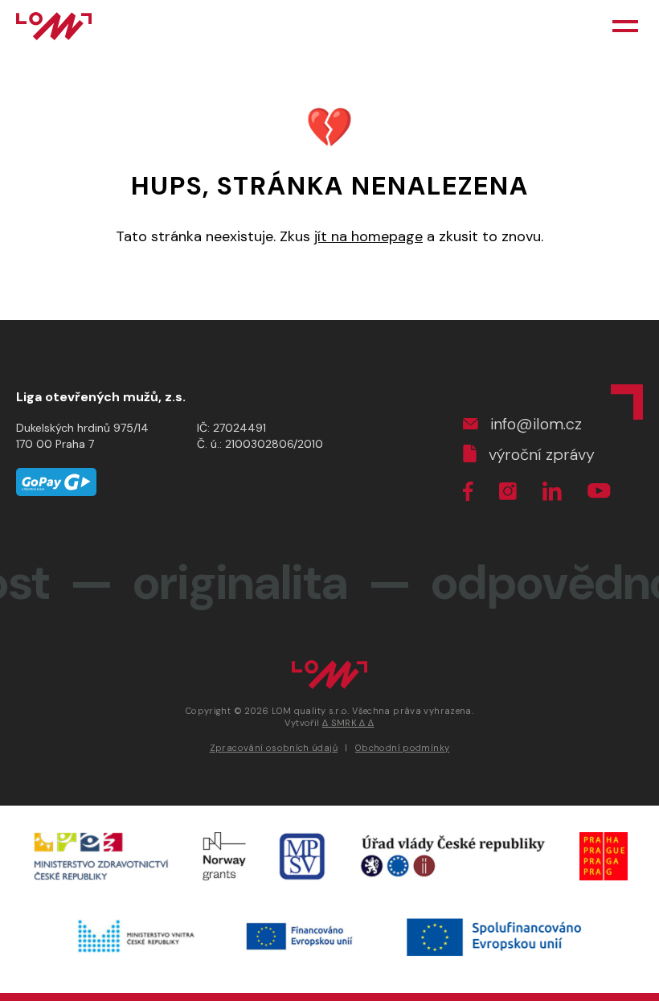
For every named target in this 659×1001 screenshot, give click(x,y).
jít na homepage (368, 236)
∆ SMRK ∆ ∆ (348, 722)
